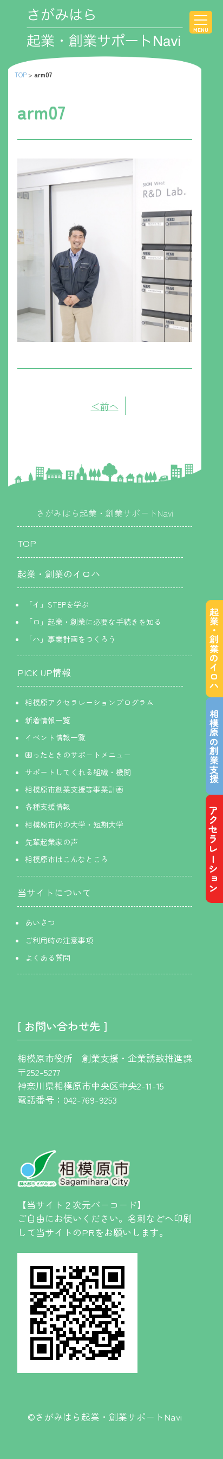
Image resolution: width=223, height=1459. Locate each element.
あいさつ (40, 922)
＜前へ (105, 406)
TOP (21, 74)
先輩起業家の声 (51, 841)
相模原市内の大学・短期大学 (74, 824)
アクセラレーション (213, 849)
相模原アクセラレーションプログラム (89, 702)
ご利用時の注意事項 (59, 940)
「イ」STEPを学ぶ (57, 604)
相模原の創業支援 (214, 746)
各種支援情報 (47, 806)
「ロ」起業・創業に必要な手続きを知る (93, 621)
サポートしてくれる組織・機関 (78, 772)
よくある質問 (47, 957)
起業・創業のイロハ (58, 573)
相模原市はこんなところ (66, 859)
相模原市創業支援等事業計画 (74, 789)
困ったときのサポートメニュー (78, 754)
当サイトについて (54, 892)
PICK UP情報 (44, 672)
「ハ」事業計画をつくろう (70, 638)
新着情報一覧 (47, 720)
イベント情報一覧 (55, 737)
